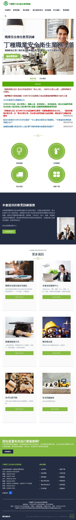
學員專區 (66, 10)
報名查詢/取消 (38, 10)
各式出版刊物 (11, 397)
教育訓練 (16, 10)
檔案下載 (56, 186)
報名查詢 (19, 186)
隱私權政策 (6, 516)
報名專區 (26, 10)
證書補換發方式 (12, 341)
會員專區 (62, 484)
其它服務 (56, 10)
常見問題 (44, 488)
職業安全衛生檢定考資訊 (16, 285)
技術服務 (48, 10)
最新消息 (33, 78)
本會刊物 (62, 473)
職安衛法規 (47, 341)
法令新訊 (42, 78)
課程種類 (19, 163)
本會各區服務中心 (50, 285)
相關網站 (62, 477)
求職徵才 (62, 488)
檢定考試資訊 (45, 481)
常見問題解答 (48, 397)
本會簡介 (8, 10)
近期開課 (56, 163)
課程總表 (44, 477)
